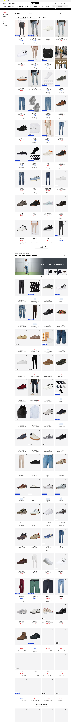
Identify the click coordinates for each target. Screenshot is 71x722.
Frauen (4, 3)
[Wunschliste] (64, 3)
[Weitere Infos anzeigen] (22, 43)
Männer (9, 3)
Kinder (13, 3)
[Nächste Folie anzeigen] (67, 255)
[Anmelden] (58, 3)
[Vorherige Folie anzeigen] (61, 255)
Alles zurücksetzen (42, 17)
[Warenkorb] (67, 3)
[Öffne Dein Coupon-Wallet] (55, 3)
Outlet (6, 0)
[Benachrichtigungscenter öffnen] (61, 3)
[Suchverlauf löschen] (66, 6)
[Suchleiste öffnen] (53, 6)
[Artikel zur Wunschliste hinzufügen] (26, 21)
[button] (55, 14)
